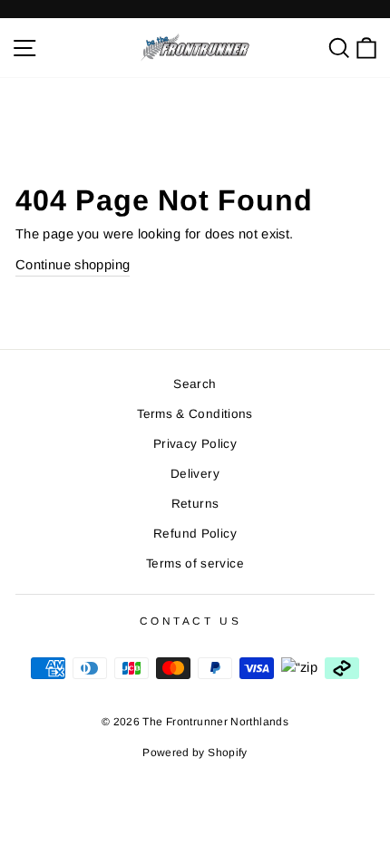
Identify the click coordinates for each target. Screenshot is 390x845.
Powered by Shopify (195, 752)
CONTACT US (190, 620)
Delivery (195, 474)
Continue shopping (72, 264)
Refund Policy (195, 533)
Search (194, 384)
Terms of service (195, 563)
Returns (195, 503)
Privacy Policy (195, 444)
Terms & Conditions (195, 414)
